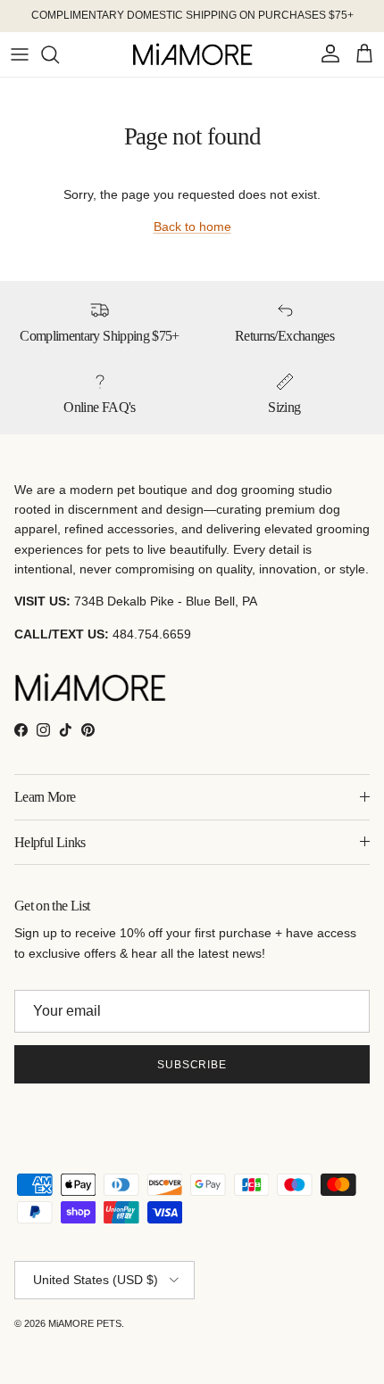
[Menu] (19, 54)
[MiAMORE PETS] (192, 54)
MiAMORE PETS (84, 1323)
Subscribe (192, 1065)
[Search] (59, 54)
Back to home (192, 226)
